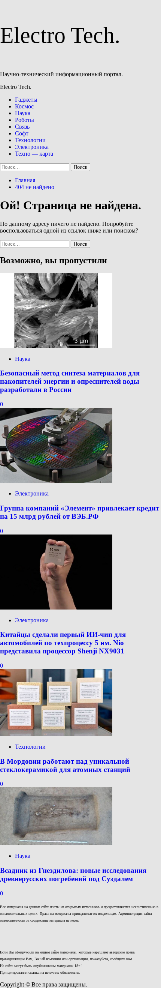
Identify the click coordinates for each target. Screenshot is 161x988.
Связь (22, 126)
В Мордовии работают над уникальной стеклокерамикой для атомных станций (65, 765)
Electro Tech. (60, 35)
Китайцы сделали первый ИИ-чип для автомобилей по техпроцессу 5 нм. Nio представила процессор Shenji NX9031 (63, 643)
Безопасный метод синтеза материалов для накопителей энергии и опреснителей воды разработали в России (70, 381)
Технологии (30, 140)
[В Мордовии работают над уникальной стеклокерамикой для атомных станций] (56, 734)
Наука (22, 113)
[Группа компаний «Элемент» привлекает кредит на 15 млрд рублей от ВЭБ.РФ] (56, 480)
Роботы (24, 120)
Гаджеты (26, 99)
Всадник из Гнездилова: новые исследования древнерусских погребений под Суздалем (73, 874)
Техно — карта (34, 153)
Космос (24, 106)
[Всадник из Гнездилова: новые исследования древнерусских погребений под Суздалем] (56, 843)
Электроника (32, 147)
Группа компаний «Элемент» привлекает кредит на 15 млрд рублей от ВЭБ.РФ (79, 512)
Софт (21, 133)
